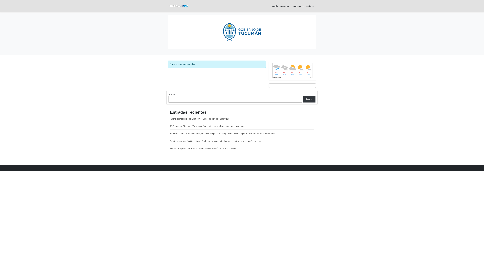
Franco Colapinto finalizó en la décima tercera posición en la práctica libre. (203, 148)
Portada (274, 6)
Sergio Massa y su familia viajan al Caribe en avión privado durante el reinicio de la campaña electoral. (216, 141)
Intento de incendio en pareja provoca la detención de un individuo (199, 119)
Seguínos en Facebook (303, 6)
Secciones (284, 6)
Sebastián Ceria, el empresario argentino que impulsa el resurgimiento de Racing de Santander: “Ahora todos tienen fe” (223, 134)
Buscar (172, 94)
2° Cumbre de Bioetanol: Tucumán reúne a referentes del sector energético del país (207, 126)
